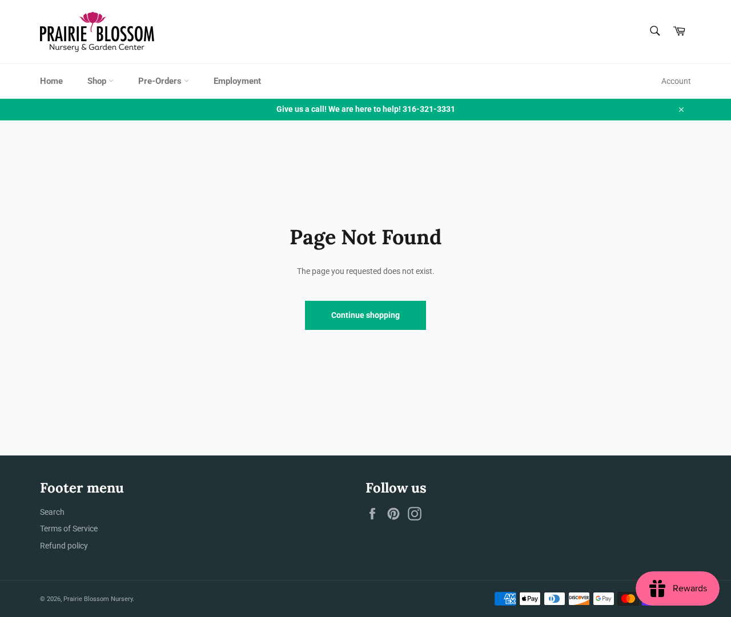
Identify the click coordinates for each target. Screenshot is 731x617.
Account (676, 81)
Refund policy (64, 545)
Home (51, 81)
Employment (237, 81)
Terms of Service (69, 528)
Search (52, 512)
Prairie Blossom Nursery (97, 599)
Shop (98, 81)
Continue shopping (365, 315)
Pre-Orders (161, 81)
